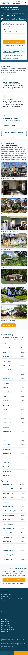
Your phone (5, 35)
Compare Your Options (6, 608)
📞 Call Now (7, 653)
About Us (3, 613)
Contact (3, 615)
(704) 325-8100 (21, 583)
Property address (7, 29)
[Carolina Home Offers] (5, 2)
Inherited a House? (5, 625)
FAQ (2, 611)
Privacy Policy (4, 631)
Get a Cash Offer (5, 621)
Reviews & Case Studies (6, 609)
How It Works (4, 606)
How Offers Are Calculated (7, 629)
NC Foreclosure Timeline (7, 627)
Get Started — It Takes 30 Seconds (14, 579)
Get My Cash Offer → (14, 42)
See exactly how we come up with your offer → (14, 133)
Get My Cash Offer (8, 325)
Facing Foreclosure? (6, 623)
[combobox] (14, 32)
